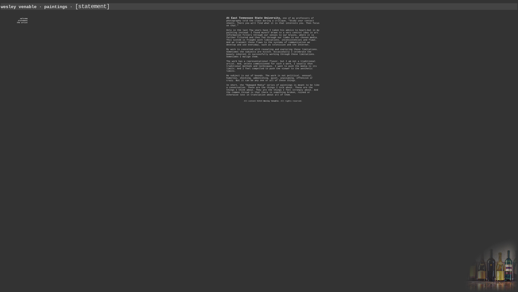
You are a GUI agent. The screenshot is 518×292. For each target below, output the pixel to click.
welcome (24, 19)
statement (23, 21)
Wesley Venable (271, 101)
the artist (22, 23)
